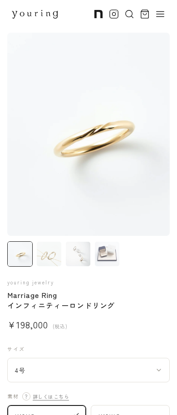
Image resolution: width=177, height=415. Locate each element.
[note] (98, 14)
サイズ (16, 348)
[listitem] (20, 254)
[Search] (129, 14)
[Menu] (160, 14)
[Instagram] (114, 14)
